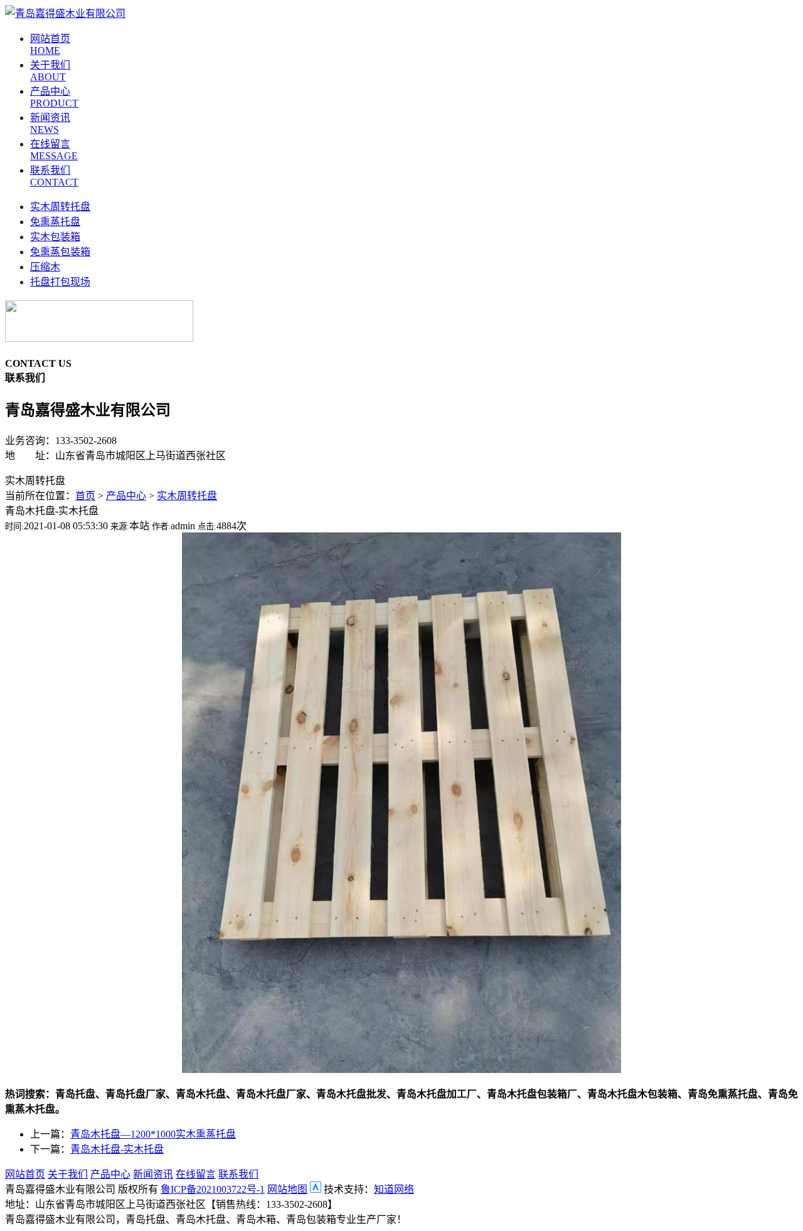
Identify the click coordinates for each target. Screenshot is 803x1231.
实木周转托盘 (60, 206)
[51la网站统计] (315, 1189)
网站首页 (25, 1174)
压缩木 (45, 267)
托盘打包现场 (60, 282)
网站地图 (287, 1189)
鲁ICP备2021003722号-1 (213, 1189)
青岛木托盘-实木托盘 (117, 1149)
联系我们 (238, 1174)
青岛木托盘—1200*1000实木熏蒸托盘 (153, 1134)
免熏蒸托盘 (55, 221)
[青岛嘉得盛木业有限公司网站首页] (65, 13)
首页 (85, 495)
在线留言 (196, 1174)
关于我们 (68, 1174)
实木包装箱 (55, 236)
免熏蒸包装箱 (60, 251)
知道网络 (394, 1189)
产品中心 (126, 495)
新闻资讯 (153, 1174)
